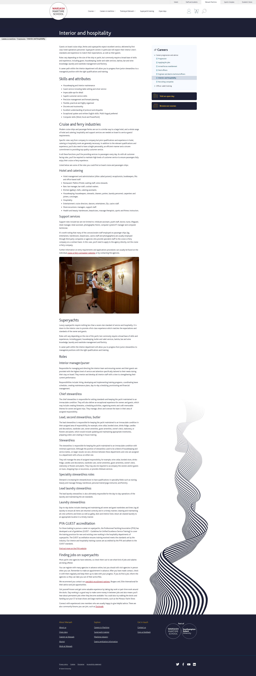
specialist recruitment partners (97, 581)
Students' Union (247, 2)
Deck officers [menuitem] (162, 70)
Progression (21, 39)
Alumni (62, 641)
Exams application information (106, 641)
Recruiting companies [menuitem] (166, 82)
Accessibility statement (94, 664)
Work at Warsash (65, 646)
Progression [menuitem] (162, 59)
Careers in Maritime (101, 627)
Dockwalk (99, 606)
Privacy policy (63, 664)
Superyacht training (147, 11)
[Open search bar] (204, 11)
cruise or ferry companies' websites (81, 253)
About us (62, 627)
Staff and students (192, 2)
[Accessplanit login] (189, 11)
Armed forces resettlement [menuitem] (167, 66)
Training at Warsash (127, 11)
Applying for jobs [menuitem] (164, 62)
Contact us (142, 627)
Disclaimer (81, 664)
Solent (176, 2)
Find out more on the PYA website (72, 548)
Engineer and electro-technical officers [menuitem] (171, 74)
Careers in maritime (107, 11)
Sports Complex (229, 2)
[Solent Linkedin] (194, 664)
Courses (91, 11)
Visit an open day (167, 96)
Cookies (72, 664)
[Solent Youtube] (188, 664)
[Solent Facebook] (183, 664)
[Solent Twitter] (177, 664)
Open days (162, 11)
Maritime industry (101, 637)
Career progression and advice (167, 55)
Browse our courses (168, 106)
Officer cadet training (164, 86)
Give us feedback (144, 632)
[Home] (58, 11)
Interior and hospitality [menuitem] (167, 78)
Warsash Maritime (211, 2)
